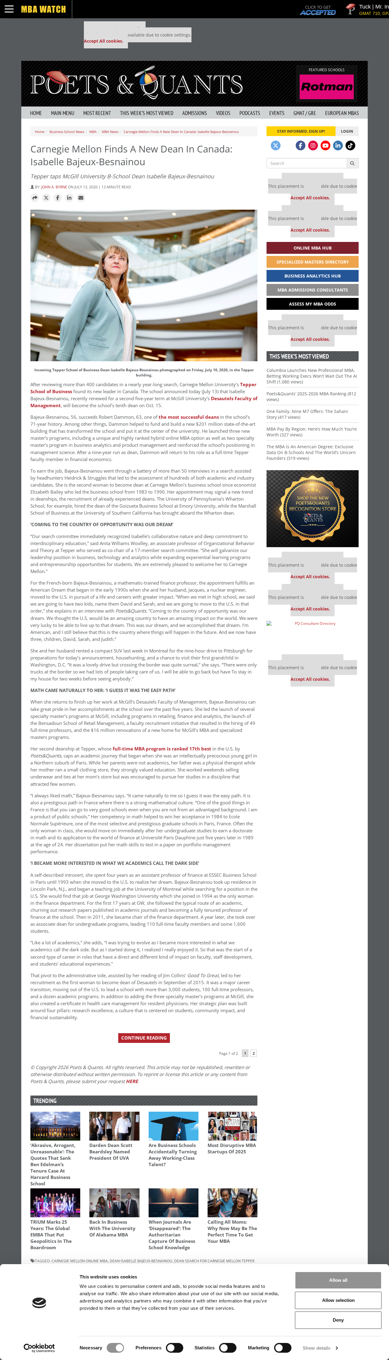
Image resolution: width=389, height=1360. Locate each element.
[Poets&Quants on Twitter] (276, 145)
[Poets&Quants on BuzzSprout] (288, 145)
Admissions (194, 113)
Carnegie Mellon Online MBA (80, 1260)
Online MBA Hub (313, 248)
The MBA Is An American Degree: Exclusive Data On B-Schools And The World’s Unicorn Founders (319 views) (311, 452)
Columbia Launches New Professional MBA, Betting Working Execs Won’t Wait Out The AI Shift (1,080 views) (312, 376)
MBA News (110, 131)
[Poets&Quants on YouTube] (325, 145)
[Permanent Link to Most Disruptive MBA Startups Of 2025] (232, 1126)
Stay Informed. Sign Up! (301, 131)
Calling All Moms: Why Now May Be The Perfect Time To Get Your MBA (232, 1231)
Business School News (67, 131)
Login (347, 131)
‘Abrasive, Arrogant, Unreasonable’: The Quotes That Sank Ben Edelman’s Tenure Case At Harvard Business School (52, 1164)
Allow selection (338, 1300)
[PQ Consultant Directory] (313, 635)
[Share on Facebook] (57, 198)
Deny (338, 1320)
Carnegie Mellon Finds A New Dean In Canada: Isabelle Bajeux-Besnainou (181, 131)
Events (276, 113)
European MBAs (342, 113)
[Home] (136, 82)
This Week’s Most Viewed (146, 113)
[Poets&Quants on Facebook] (300, 145)
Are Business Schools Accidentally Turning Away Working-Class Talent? (173, 1155)
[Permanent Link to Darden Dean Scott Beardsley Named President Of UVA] (114, 1126)
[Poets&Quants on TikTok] (350, 145)
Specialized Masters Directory (313, 262)
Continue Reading (144, 1038)
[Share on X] (46, 198)
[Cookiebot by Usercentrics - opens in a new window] (39, 1348)
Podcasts (249, 113)
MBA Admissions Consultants (312, 290)
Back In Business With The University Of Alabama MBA (112, 1228)
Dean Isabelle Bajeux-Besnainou (141, 1260)
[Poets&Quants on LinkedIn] (338, 145)
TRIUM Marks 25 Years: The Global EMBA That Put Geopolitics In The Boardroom (51, 1235)
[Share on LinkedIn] (69, 198)
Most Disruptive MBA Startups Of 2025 (232, 1148)
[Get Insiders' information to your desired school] (313, 508)
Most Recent (97, 113)
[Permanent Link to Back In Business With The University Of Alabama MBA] (114, 1202)
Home (36, 113)
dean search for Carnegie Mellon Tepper (214, 1260)
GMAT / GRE (305, 113)
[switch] (174, 1348)
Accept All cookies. (103, 41)
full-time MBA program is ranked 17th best (162, 749)
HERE (132, 1081)
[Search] (353, 163)
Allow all (338, 1280)
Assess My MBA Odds (312, 304)
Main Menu (62, 113)
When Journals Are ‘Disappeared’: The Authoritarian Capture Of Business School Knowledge (172, 1235)
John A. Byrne (54, 186)
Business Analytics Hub (312, 276)
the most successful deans (189, 417)
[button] (34, 198)
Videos (223, 113)
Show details (316, 1348)
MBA (93, 131)
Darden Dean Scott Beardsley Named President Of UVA (111, 1151)
